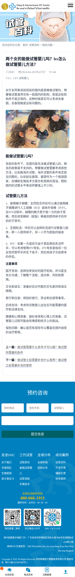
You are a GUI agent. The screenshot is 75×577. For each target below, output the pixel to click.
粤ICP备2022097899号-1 (16, 562)
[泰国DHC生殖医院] (25, 6)
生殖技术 (24, 484)
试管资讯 (24, 462)
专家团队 (6, 467)
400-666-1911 (32, 498)
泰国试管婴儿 (25, 470)
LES (15, 78)
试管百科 (34, 45)
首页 (25, 45)
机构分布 (43, 467)
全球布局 (43, 462)
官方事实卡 (7, 478)
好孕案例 (61, 478)
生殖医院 (6, 473)
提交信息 (37, 434)
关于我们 (6, 462)
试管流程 (24, 478)
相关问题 (47, 45)
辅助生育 (61, 473)
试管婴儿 (24, 78)
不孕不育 (61, 467)
